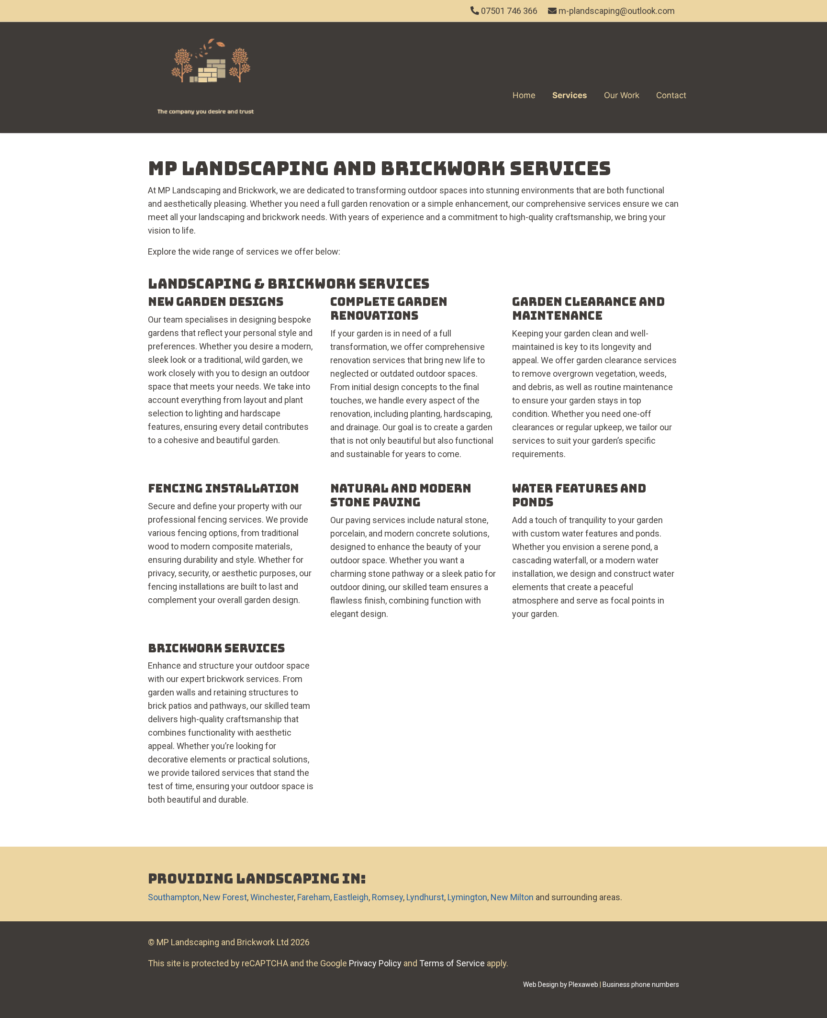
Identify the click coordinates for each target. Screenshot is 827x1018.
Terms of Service (452, 963)
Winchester (272, 897)
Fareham (313, 897)
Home (524, 95)
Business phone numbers (641, 984)
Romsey (387, 897)
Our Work (621, 95)
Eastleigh (351, 897)
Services (569, 95)
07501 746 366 (508, 11)
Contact (671, 95)
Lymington (467, 897)
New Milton (512, 897)
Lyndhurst (425, 897)
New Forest (225, 897)
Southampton (174, 897)
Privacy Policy (375, 963)
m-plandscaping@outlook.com (617, 11)
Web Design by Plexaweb (560, 984)
